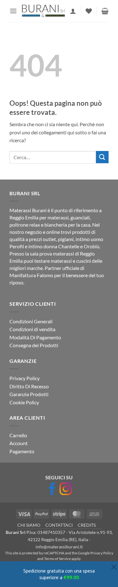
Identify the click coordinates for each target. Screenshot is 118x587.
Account (18, 443)
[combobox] (52, 157)
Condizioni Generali (31, 321)
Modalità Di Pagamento (35, 337)
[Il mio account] (73, 11)
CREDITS (87, 525)
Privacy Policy (24, 378)
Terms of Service (57, 559)
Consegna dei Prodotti (33, 345)
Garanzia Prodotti (28, 394)
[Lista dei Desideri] (89, 11)
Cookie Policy (24, 402)
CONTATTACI (59, 525)
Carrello (18, 435)
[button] (13, 11)
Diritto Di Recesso (29, 386)
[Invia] (102, 157)
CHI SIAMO (28, 525)
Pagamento (21, 451)
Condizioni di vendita (32, 329)
